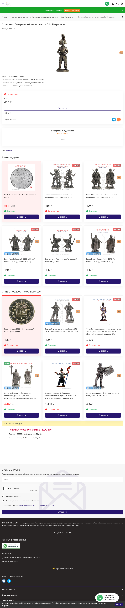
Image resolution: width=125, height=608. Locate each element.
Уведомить (62, 108)
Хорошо (119, 604)
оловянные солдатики (20, 17)
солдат (9, 151)
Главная (5, 17)
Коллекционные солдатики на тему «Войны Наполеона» (53, 17)
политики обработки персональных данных (36, 505)
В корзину (21, 217)
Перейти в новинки (72, 10)
